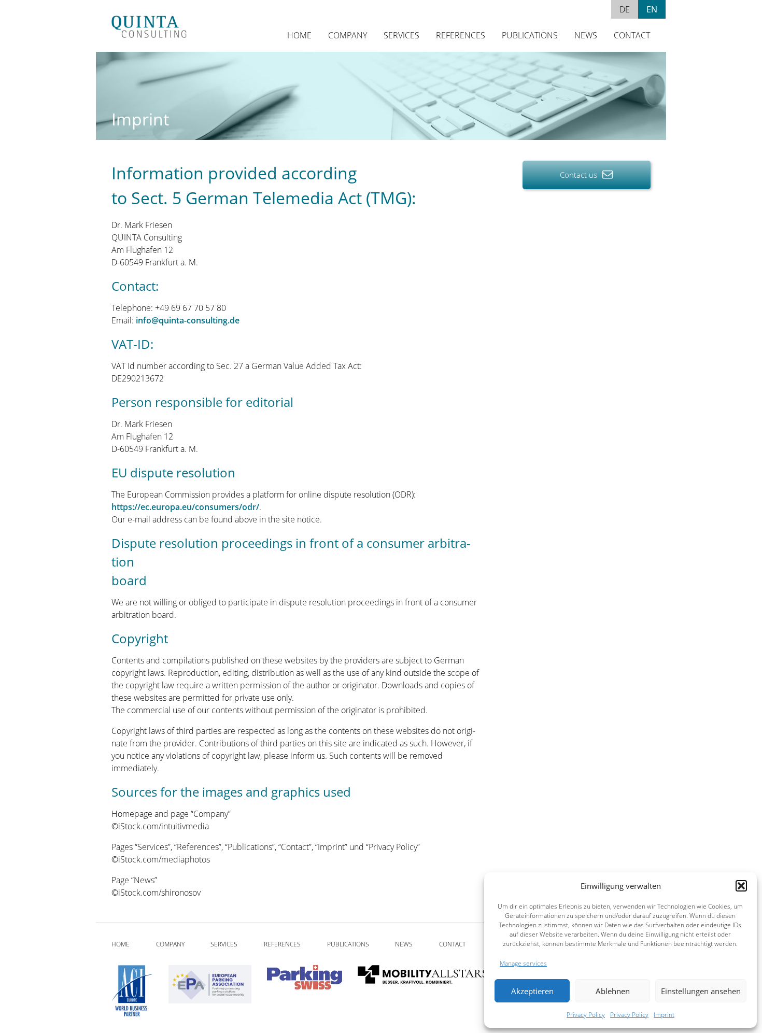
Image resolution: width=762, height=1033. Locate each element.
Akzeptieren (532, 991)
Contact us (579, 174)
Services (401, 35)
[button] (741, 886)
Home (299, 35)
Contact (632, 35)
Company (347, 35)
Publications (530, 35)
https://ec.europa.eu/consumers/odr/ (185, 507)
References (460, 35)
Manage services (523, 963)
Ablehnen (613, 991)
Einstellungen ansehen (701, 991)
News (585, 35)
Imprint (664, 1014)
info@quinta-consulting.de (187, 320)
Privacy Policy (586, 1014)
